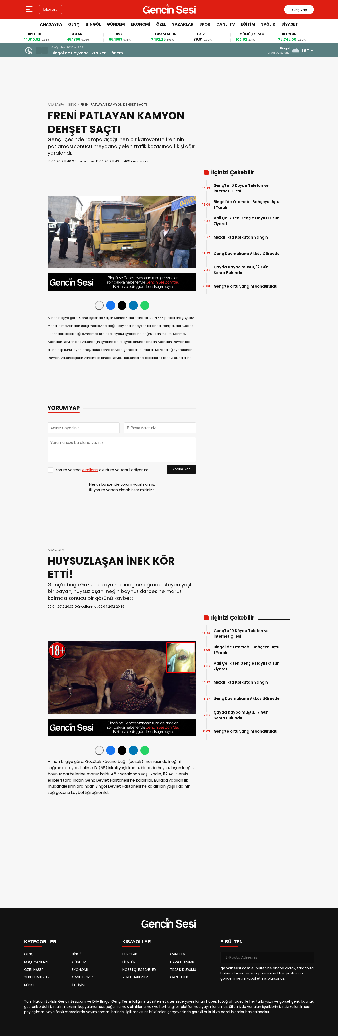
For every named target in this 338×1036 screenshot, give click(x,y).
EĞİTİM (248, 24)
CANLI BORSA (83, 977)
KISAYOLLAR (136, 941)
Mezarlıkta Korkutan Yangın (241, 237)
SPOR (204, 24)
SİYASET (289, 24)
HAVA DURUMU (182, 961)
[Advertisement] (312, 105)
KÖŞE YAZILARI (36, 961)
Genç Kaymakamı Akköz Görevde (247, 253)
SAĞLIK (268, 24)
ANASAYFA (51, 24)
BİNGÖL (93, 24)
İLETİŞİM (78, 984)
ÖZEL (161, 24)
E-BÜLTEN (231, 941)
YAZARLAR (182, 24)
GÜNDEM (116, 24)
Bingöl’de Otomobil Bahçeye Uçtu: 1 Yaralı (247, 204)
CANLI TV (225, 24)
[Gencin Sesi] (169, 9)
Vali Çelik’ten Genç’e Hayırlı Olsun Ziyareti (247, 220)
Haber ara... (50, 9)
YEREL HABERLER (37, 977)
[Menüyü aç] (29, 9)
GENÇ (74, 24)
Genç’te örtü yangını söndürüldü (245, 286)
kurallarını (90, 469)
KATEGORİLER (40, 941)
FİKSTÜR (128, 961)
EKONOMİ (140, 24)
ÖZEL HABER (34, 969)
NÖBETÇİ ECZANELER (139, 969)
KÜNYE (29, 984)
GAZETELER (179, 977)
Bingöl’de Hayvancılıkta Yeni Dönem (87, 53)
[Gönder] (308, 957)
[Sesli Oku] (99, 305)
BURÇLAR (129, 954)
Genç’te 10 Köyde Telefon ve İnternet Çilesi (241, 188)
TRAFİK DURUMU (183, 969)
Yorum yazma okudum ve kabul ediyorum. (102, 469)
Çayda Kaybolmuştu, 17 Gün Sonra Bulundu (241, 269)
